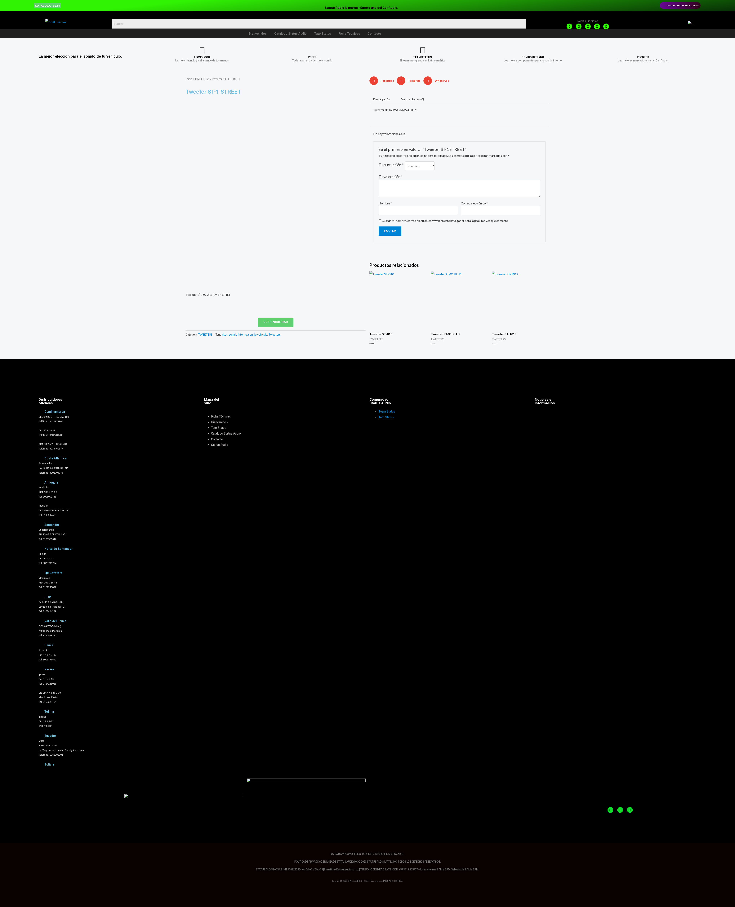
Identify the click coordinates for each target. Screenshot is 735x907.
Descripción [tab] (381, 99)
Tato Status (322, 33)
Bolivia (49, 764)
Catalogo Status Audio (290, 33)
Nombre (385, 203)
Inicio (189, 79)
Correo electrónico (474, 203)
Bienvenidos (258, 33)
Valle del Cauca (55, 621)
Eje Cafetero (53, 573)
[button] (383, 80)
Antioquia (51, 482)
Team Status (387, 411)
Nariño (49, 669)
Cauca (48, 645)
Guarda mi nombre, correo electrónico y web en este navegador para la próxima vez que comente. (445, 220)
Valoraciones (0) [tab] (412, 99)
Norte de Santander (58, 549)
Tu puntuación (391, 165)
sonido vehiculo (257, 334)
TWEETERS (202, 79)
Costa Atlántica (55, 458)
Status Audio (219, 445)
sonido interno (238, 334)
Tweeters (275, 334)
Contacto (374, 33)
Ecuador (50, 736)
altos (225, 334)
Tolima (49, 711)
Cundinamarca (54, 411)
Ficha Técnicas (349, 33)
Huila (47, 597)
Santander (51, 525)
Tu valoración (390, 176)
